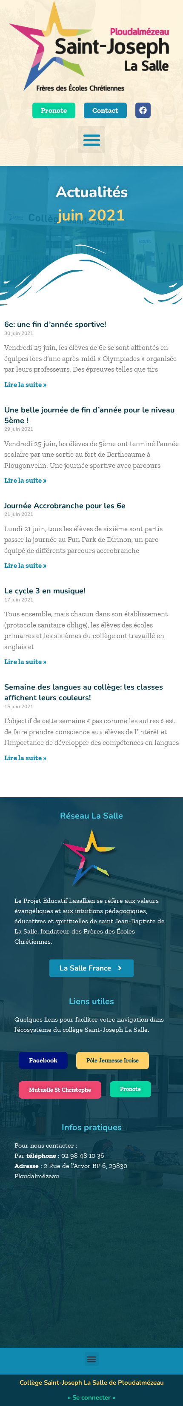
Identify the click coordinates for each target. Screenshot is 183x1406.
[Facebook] (143, 110)
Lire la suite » (25, 384)
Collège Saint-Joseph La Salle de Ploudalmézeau (92, 1382)
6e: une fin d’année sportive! (55, 324)
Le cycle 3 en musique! (44, 591)
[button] (92, 140)
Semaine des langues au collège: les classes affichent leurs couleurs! (83, 692)
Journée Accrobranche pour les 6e (65, 506)
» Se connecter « (91, 1397)
